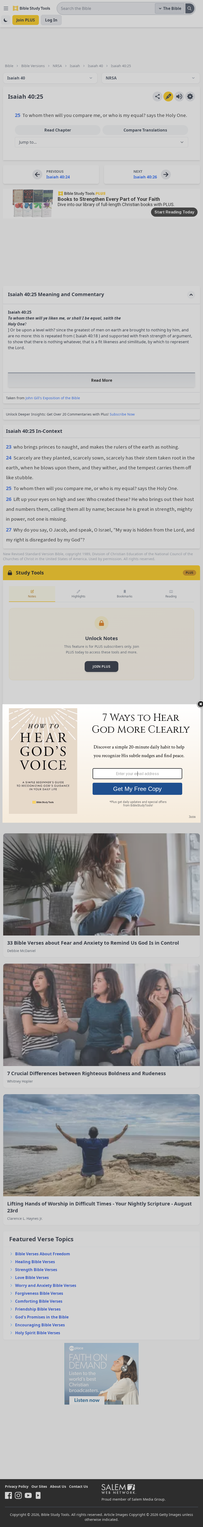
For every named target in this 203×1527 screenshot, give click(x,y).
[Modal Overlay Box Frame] (101, 763)
